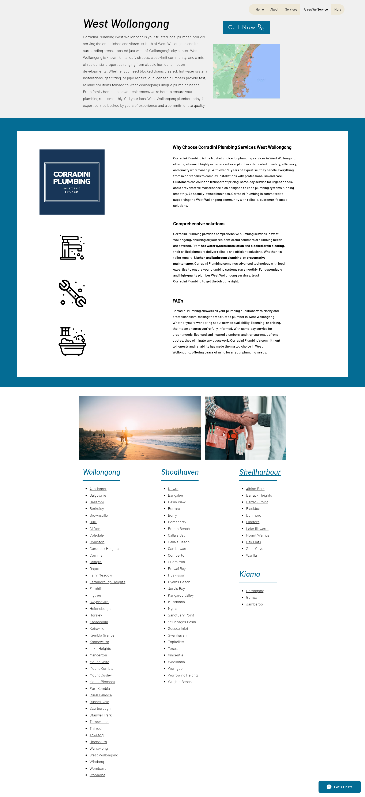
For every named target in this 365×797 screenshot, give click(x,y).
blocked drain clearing (267, 246)
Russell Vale (99, 701)
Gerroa (251, 597)
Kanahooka (99, 621)
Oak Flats (253, 542)
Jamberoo (254, 604)
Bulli (93, 521)
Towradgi (97, 735)
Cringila (96, 561)
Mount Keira (99, 661)
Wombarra (98, 768)
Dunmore (253, 515)
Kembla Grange (102, 635)
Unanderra (98, 741)
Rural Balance (101, 695)
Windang (97, 761)
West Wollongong (104, 755)
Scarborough (100, 708)
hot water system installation (222, 246)
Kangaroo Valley (181, 595)
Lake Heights (100, 648)
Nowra (173, 488)
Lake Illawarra (257, 528)
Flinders (252, 521)
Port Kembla (100, 688)
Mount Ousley (101, 675)
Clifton (95, 528)
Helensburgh (100, 608)
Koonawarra (99, 641)
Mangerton (98, 655)
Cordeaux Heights (104, 548)
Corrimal (96, 555)
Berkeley (97, 508)
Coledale (97, 535)
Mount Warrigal (258, 535)
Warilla (251, 555)
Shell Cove (254, 548)
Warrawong (99, 748)
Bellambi (97, 502)
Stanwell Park (101, 715)
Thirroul (96, 728)
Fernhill (96, 588)
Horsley (96, 615)
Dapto (94, 568)
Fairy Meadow (101, 575)
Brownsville (99, 515)
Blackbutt (254, 508)
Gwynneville (99, 601)
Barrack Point (257, 502)
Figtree (95, 595)
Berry (172, 515)
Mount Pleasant (102, 681)
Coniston (97, 542)
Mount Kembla (101, 668)
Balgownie (98, 495)
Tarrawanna (99, 721)
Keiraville (97, 628)
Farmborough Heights (107, 581)
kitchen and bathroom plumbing (217, 257)
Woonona (97, 774)
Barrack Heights (259, 495)
